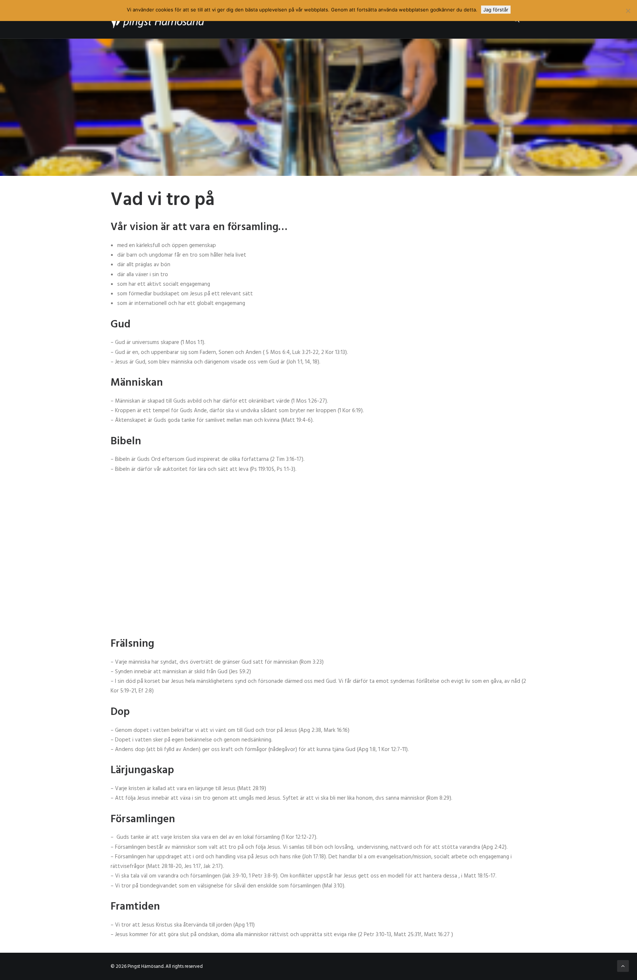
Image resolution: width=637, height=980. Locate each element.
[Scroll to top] (623, 966)
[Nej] (627, 10)
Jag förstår (495, 10)
